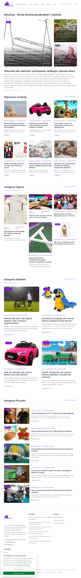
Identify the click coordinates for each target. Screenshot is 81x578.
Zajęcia (49, 4)
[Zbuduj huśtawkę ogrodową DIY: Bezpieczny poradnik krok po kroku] (28, 42)
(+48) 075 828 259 (10, 542)
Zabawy (43, 4)
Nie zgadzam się (19, 569)
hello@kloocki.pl (10, 544)
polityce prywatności (24, 565)
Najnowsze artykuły (21, 4)
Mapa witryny (60, 572)
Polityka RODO (40, 572)
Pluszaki (30, 4)
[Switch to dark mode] (75, 4)
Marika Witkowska (59, 211)
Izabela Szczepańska (9, 120)
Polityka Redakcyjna (50, 572)
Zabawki (36, 4)
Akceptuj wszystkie (19, 573)
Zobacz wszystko (70, 96)
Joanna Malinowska (9, 161)
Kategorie (7, 549)
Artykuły (32, 514)
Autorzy (56, 514)
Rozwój (55, 4)
